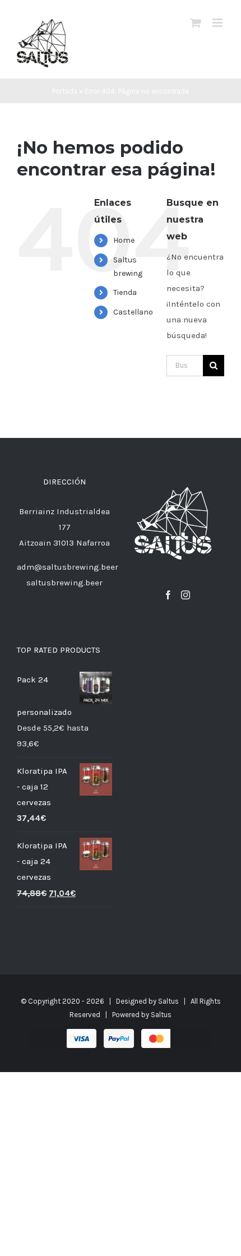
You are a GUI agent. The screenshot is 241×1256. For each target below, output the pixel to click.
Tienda (125, 292)
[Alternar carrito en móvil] (195, 23)
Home (124, 240)
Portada (64, 91)
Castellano (133, 312)
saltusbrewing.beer (64, 583)
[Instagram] (185, 594)
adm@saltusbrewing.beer (67, 567)
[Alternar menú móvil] (218, 23)
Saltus (168, 1001)
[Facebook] (168, 594)
